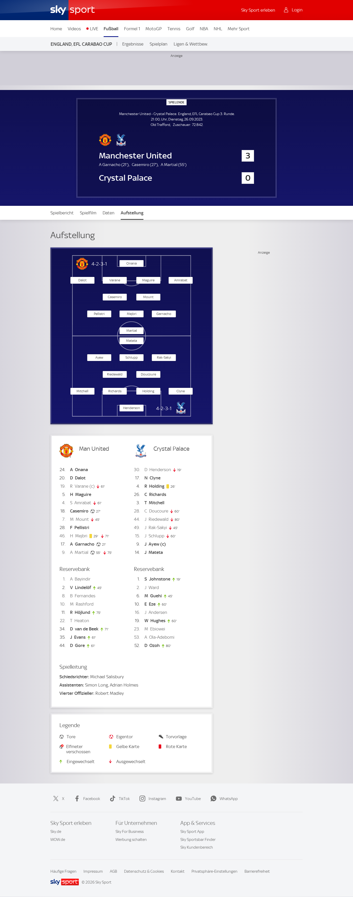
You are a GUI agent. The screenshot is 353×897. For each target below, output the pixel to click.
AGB (113, 871)
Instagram (157, 798)
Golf (190, 28)
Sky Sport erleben (258, 10)
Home (56, 28)
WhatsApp (229, 798)
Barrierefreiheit (257, 871)
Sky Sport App (192, 831)
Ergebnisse (132, 44)
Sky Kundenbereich (196, 847)
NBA (204, 28)
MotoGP (153, 28)
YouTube (193, 798)
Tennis (173, 28)
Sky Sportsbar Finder (198, 839)
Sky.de (55, 831)
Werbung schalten (131, 839)
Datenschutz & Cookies (144, 871)
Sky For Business (130, 831)
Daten (108, 212)
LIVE (94, 28)
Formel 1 (132, 28)
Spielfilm (88, 212)
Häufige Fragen (63, 871)
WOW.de (57, 839)
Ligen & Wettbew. (191, 44)
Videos (74, 28)
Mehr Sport (239, 28)
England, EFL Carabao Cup (81, 44)
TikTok (124, 798)
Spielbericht (62, 212)
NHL (218, 28)
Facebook (91, 798)
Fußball (111, 28)
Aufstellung (132, 212)
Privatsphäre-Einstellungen (214, 871)
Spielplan (158, 44)
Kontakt (178, 871)
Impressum (93, 871)
